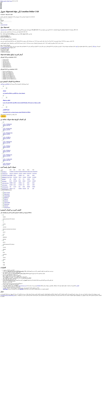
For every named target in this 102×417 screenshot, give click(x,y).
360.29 (33, 186)
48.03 (33, 175)
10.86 (33, 184)
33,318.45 (34, 177)
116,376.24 (34, 173)
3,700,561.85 (34, 171)
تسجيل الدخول (5, 339)
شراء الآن (94, 46)
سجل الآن (3, 116)
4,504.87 (34, 180)
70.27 (33, 179)
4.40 (33, 188)
